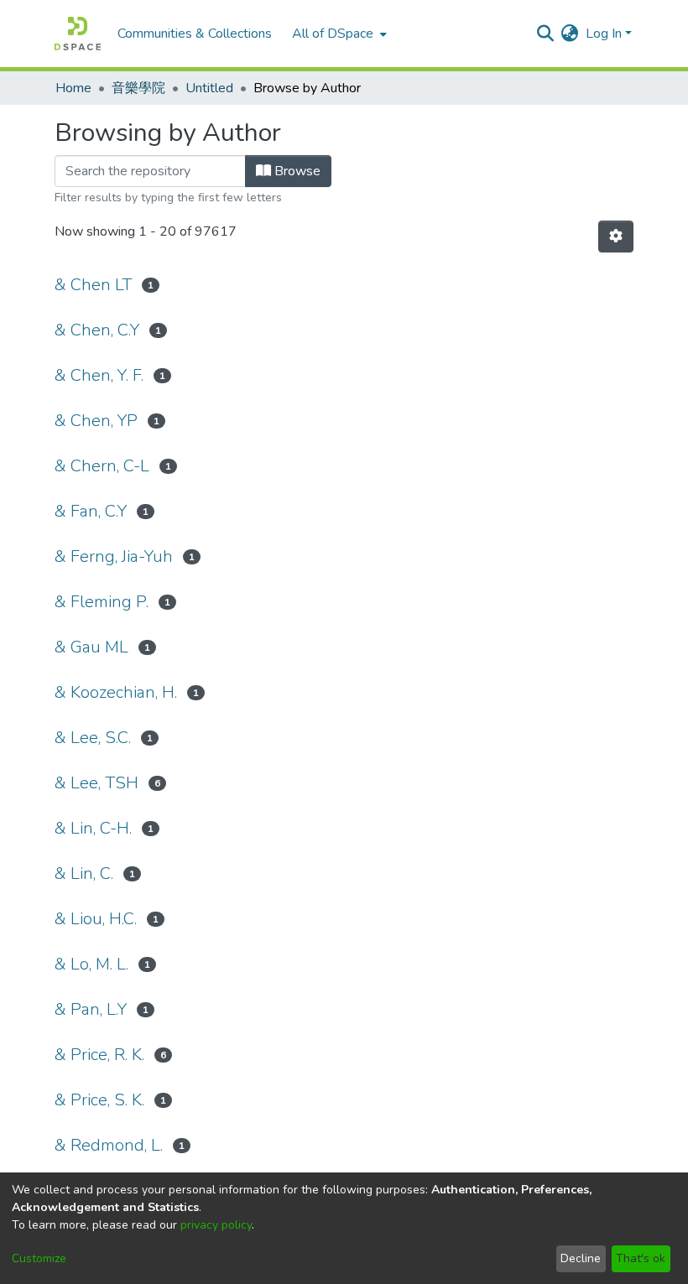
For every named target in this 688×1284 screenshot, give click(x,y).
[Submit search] (545, 33)
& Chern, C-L (102, 466)
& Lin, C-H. (93, 828)
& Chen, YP (96, 420)
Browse (296, 171)
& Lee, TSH (96, 783)
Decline (580, 1258)
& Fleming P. (102, 601)
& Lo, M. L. (91, 964)
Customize (39, 1258)
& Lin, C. (84, 873)
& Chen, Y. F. (99, 375)
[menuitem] (338, 33)
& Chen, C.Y (97, 330)
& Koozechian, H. (116, 692)
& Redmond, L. (109, 1145)
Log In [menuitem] (604, 33)
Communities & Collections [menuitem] (194, 33)
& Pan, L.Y (91, 1009)
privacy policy (216, 1225)
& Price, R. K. (99, 1054)
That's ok (640, 1258)
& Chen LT (93, 284)
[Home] (78, 33)
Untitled (209, 88)
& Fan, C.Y (91, 511)
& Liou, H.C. (96, 918)
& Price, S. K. (99, 1100)
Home (73, 88)
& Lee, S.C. (93, 737)
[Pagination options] (615, 236)
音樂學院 (138, 88)
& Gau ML (91, 647)
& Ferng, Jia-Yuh (114, 556)
